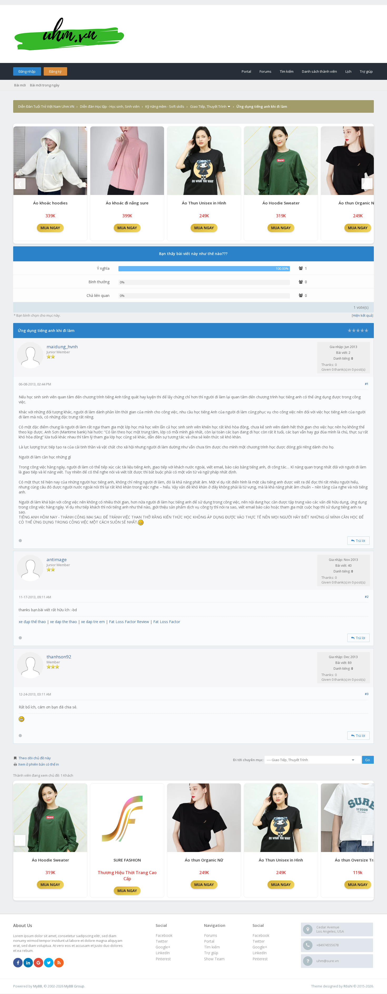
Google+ (259, 946)
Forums (265, 71)
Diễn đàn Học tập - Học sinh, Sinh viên (110, 106)
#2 (366, 597)
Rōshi (348, 986)
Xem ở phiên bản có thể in (38, 764)
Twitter (258, 941)
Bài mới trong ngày (44, 85)
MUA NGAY (50, 227)
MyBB (37, 986)
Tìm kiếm (287, 71)
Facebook (260, 935)
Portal (246, 71)
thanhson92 (59, 657)
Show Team (214, 958)
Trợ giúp (366, 71)
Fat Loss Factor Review (129, 621)
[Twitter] (48, 963)
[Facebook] (18, 963)
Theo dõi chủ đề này (35, 758)
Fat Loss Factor (166, 621)
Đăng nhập (27, 71)
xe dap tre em (93, 621)
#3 (366, 694)
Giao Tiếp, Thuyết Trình (208, 106)
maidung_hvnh (62, 347)
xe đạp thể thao (32, 621)
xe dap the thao (63, 621)
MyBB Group (74, 986)
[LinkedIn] (28, 963)
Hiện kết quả (362, 315)
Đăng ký (55, 71)
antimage (57, 559)
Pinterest (260, 958)
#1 (366, 384)
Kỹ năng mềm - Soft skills (164, 106)
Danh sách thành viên (319, 71)
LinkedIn (259, 952)
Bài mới (20, 85)
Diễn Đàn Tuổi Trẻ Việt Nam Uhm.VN (46, 106)
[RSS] (59, 963)
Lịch (348, 71)
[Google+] (38, 963)
